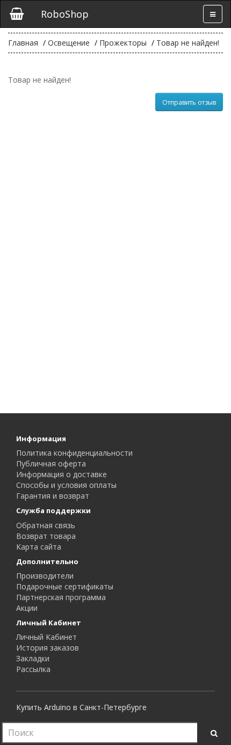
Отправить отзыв (189, 102)
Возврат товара (46, 536)
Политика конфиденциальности (74, 453)
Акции (27, 608)
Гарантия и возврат (52, 496)
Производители (45, 576)
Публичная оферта (51, 463)
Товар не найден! (187, 43)
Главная (23, 43)
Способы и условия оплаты (66, 485)
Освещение (69, 43)
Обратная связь (45, 525)
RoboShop (65, 14)
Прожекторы (123, 43)
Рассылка (33, 669)
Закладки (32, 658)
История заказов (47, 647)
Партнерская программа (61, 597)
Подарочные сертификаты (64, 586)
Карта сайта (38, 547)
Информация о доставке (61, 474)
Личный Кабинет (46, 637)
